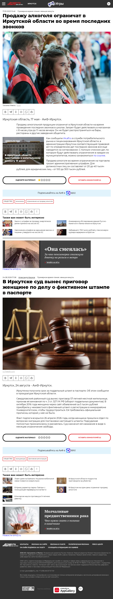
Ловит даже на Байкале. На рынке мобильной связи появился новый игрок (34, 480)
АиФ (19, 105)
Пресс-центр (97, 544)
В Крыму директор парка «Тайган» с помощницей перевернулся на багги (30, 488)
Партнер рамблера (43, 589)
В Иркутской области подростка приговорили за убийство (83, 480)
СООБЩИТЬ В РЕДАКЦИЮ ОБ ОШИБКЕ (63, 547)
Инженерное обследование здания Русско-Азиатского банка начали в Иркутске (88, 222)
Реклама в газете (57, 544)
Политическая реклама (78, 544)
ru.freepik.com (9, 371)
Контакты (24, 544)
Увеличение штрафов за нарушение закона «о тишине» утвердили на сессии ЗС (34, 231)
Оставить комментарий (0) (89, 180)
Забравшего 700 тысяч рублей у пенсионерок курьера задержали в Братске (88, 231)
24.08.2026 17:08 (9, 277)
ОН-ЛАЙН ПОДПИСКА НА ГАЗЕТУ (32, 547)
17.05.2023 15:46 (9, 11)
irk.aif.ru (67, 138)
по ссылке (99, 155)
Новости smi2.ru (12, 269)
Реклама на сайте (39, 544)
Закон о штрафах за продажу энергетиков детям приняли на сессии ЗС (32, 222)
